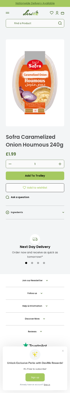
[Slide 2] (32, 263)
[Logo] (30, 13)
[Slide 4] (44, 263)
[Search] (60, 23)
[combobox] (35, 23)
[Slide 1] (26, 263)
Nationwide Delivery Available (35, 3)
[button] (62, 13)
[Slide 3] (38, 263)
